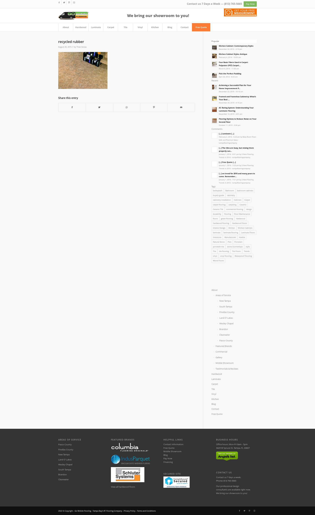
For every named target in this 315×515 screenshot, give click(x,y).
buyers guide (218, 195)
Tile (214, 251)
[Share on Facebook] (72, 107)
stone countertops (235, 246)
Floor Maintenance (242, 214)
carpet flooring (219, 204)
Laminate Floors (248, 232)
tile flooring (224, 251)
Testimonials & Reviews (227, 368)
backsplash (217, 190)
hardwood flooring (221, 223)
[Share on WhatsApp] (126, 107)
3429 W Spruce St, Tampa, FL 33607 (233, 447)
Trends (247, 251)
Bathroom (229, 190)
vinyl (215, 256)
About (214, 289)
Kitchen (232, 228)
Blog (213, 403)
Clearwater (224, 334)
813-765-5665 (229, 480)
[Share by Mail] (181, 107)
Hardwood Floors (239, 223)
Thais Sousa (81, 47)
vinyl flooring (225, 256)
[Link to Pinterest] (69, 2)
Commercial (221, 351)
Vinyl (213, 393)
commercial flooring (234, 209)
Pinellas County (226, 312)
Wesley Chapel (226, 323)
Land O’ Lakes (226, 317)
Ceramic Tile (218, 209)
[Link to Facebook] (59, 2)
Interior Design (219, 228)
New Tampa (225, 300)
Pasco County (226, 340)
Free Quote (216, 413)
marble (242, 237)
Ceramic (243, 204)
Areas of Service (223, 295)
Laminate (216, 379)
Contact (215, 408)
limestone (217, 237)
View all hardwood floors (123, 486)
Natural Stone (219, 242)
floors (215, 218)
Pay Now (167, 458)
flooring (227, 214)
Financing (168, 462)
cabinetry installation (222, 200)
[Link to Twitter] (64, 2)
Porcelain (238, 242)
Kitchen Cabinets (245, 228)
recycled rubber (71, 41)
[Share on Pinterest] (154, 107)
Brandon (223, 329)
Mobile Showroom (225, 362)
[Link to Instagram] (74, 2)
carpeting (232, 204)
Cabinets (237, 200)
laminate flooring (230, 232)
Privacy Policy (129, 511)
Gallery (219, 357)
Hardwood (240, 218)
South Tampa (225, 306)
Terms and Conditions (146, 511)
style (248, 246)
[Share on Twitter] (99, 107)
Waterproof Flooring (243, 256)
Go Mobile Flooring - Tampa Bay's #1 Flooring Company (98, 511)
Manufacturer (230, 237)
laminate (216, 232)
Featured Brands (224, 346)
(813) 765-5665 (233, 4)
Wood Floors (218, 260)
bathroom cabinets (245, 190)
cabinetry (231, 195)
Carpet (247, 200)
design (249, 209)
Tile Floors (236, 251)
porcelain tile (218, 246)
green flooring (227, 218)
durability (217, 214)
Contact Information (173, 444)
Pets (229, 242)
